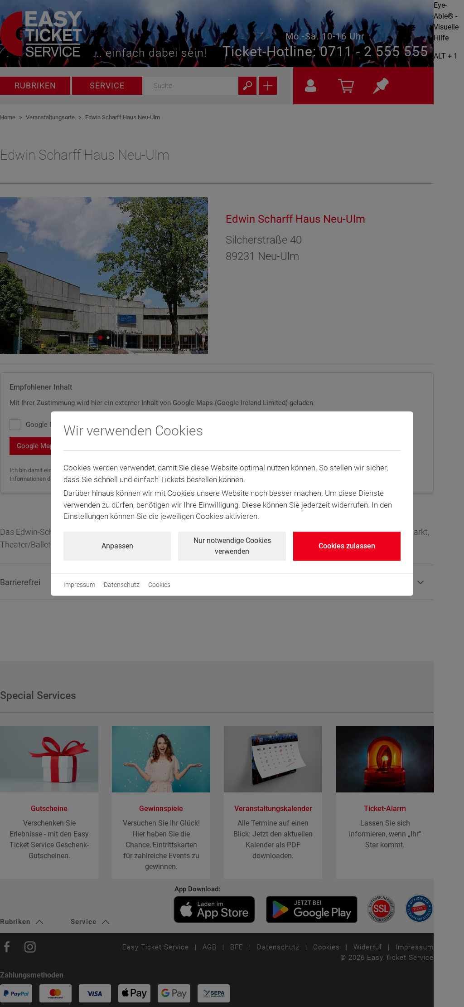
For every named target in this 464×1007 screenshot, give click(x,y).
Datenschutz (122, 584)
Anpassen (117, 546)
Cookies (159, 584)
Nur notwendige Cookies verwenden (232, 546)
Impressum (79, 584)
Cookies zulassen (347, 546)
